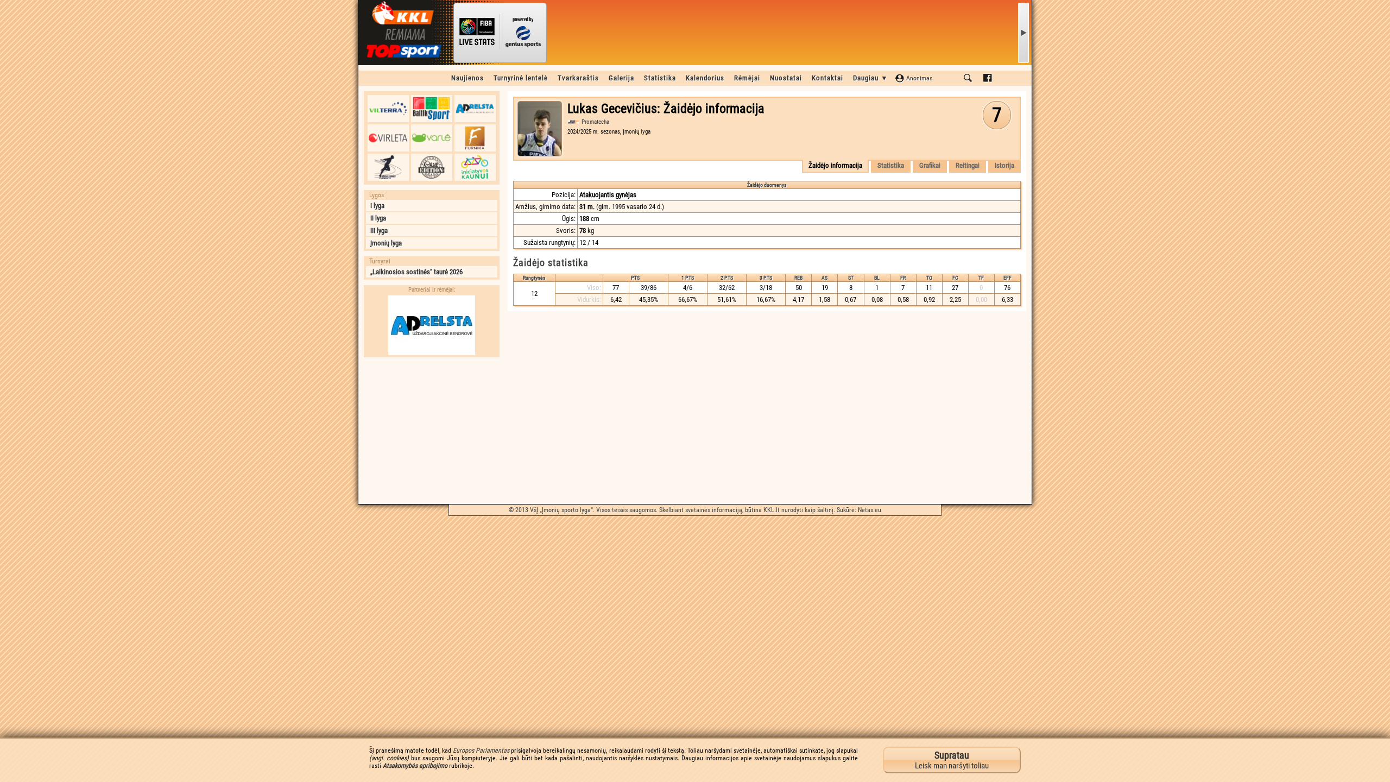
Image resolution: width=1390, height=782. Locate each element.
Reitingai (968, 165)
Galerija (621, 78)
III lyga (379, 230)
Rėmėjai (747, 78)
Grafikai (929, 165)
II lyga (378, 218)
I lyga (377, 205)
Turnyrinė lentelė (521, 78)
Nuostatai (786, 78)
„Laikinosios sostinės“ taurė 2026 (416, 272)
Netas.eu (869, 510)
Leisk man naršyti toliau (952, 760)
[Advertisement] (432, 431)
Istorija (1004, 165)
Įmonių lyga (386, 243)
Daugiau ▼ (870, 78)
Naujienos (467, 78)
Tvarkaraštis (578, 78)
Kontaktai (827, 78)
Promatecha (595, 121)
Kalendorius (705, 78)
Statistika (660, 78)
